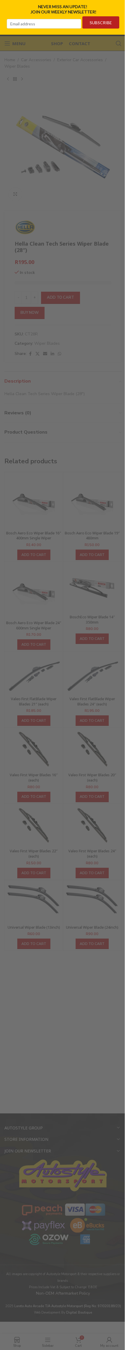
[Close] (119, 7)
